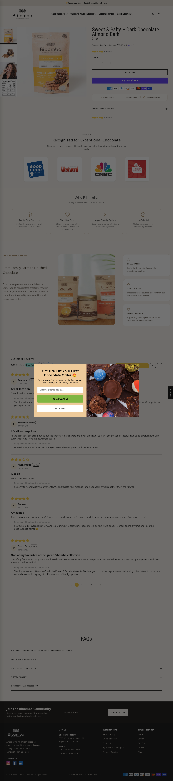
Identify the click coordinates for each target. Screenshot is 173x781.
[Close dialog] (135, 367)
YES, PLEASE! (60, 399)
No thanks (60, 408)
